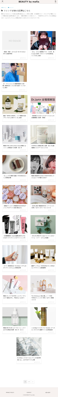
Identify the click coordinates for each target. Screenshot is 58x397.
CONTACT (29, 392)
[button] (53, 252)
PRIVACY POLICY (10, 392)
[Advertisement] (29, 25)
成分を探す (47, 392)
